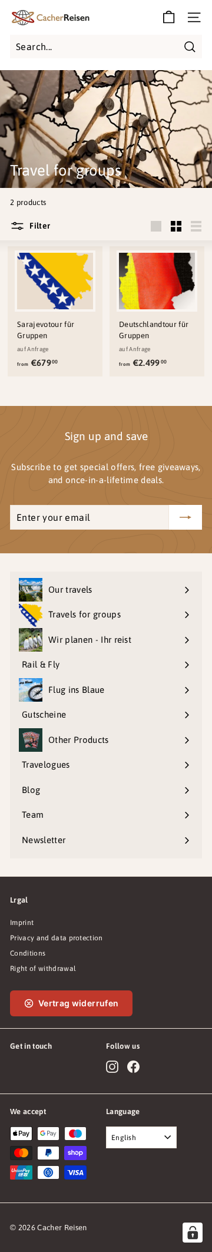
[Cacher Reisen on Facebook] (133, 1067)
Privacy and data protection (56, 938)
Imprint (22, 923)
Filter (39, 225)
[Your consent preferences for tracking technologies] (193, 1233)
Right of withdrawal (43, 968)
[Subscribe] (185, 517)
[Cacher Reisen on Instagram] (112, 1067)
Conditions (27, 953)
